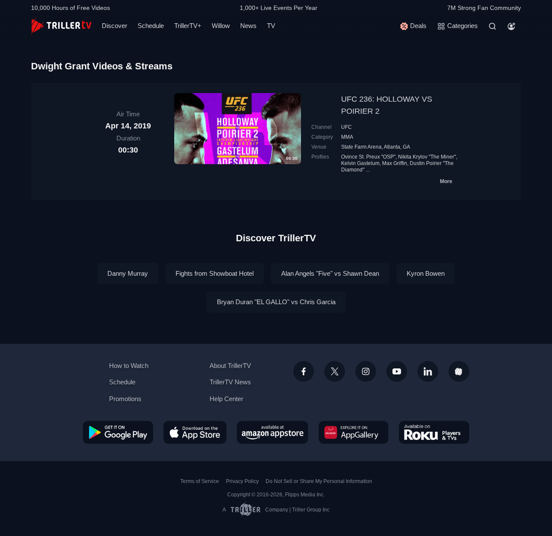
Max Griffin (394, 163)
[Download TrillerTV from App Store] (194, 432)
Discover (114, 25)
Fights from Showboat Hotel (215, 273)
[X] (334, 371)
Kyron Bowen (426, 273)
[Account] (511, 26)
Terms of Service (199, 481)
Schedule (151, 25)
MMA (347, 137)
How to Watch (128, 365)
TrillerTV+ (187, 25)
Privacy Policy (242, 481)
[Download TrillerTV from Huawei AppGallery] (354, 432)
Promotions (125, 398)
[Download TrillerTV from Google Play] (118, 432)
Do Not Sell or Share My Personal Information (319, 481)
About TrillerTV (230, 365)
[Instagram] (365, 371)
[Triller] (458, 371)
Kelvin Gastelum (360, 163)
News (248, 25)
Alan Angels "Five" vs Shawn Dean (330, 273)
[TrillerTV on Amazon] (272, 432)
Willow (221, 25)
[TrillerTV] (61, 26)
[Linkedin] (427, 371)
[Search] (492, 26)
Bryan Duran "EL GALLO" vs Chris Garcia (276, 301)
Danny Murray (127, 273)
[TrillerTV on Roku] (434, 432)
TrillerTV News (230, 382)
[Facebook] (303, 371)
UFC (346, 127)
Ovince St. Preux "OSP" (368, 157)
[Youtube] (396, 371)
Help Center (226, 398)
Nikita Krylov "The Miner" (427, 157)
